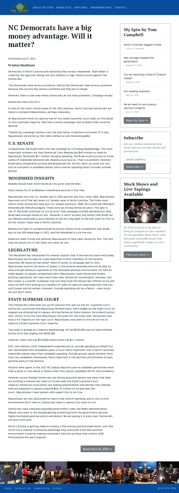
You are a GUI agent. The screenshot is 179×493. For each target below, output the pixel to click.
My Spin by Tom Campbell (140, 32)
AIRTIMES (80, 7)
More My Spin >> (137, 120)
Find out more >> (138, 254)
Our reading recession (137, 91)
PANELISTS (63, 7)
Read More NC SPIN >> (98, 449)
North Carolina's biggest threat (143, 44)
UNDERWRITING (101, 7)
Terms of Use (23, 488)
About (8, 488)
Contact (57, 488)
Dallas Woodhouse (23, 65)
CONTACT (120, 7)
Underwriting (41, 488)
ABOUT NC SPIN (43, 7)
